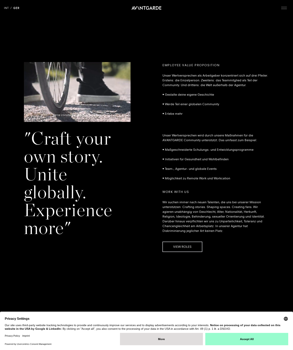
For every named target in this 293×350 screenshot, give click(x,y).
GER (16, 8)
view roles (182, 247)
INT (6, 8)
